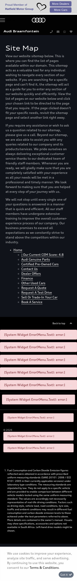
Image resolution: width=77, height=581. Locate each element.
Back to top (59, 323)
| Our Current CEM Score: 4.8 (42, 255)
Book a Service (31, 302)
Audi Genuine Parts (35, 259)
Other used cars (33, 283)
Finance (27, 278)
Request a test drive (36, 292)
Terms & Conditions (44, 568)
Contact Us (29, 269)
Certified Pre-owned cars (40, 264)
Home (17, 250)
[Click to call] (51, 32)
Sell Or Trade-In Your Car (39, 297)
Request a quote (33, 288)
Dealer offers (31, 274)
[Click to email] (58, 32)
